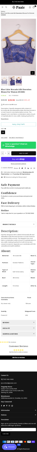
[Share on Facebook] (19, 168)
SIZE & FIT (6, 328)
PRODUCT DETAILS (9, 224)
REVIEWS (6, 322)
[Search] (6, 7)
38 (3, 132)
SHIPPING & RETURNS (10, 334)
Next (34, 47)
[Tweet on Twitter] (22, 168)
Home (3, 11)
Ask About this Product (16, 137)
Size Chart (4, 137)
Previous (2, 47)
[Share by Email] (34, 168)
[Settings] (30, 7)
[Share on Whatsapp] (31, 168)
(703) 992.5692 (19, 2)
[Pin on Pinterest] (25, 168)
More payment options (18, 164)
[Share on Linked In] (28, 168)
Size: (3, 129)
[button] (4, 342)
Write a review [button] (18, 357)
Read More (4, 119)
